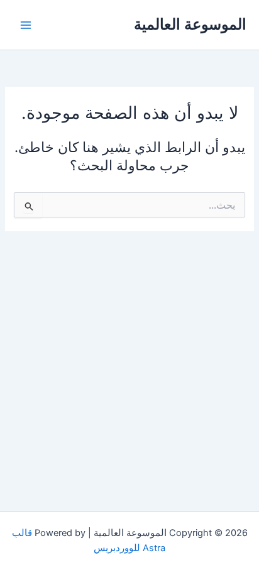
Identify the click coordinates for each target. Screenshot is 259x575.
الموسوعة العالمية (190, 24)
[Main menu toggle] (26, 25)
